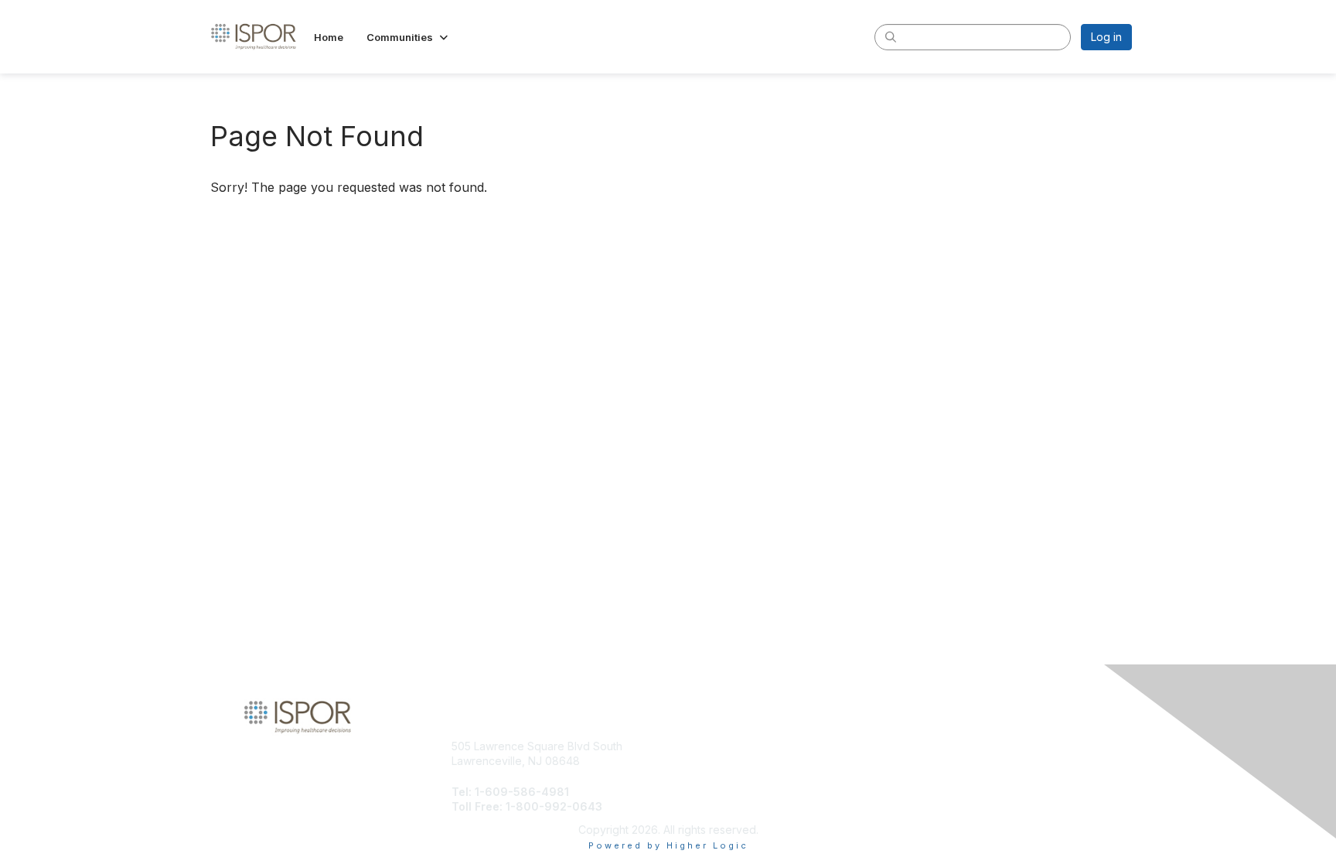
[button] (408, 37)
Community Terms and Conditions (983, 760)
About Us (921, 746)
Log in (1106, 36)
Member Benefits (718, 760)
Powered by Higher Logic (668, 845)
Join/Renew (704, 746)
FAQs (911, 776)
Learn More (703, 776)
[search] (890, 36)
